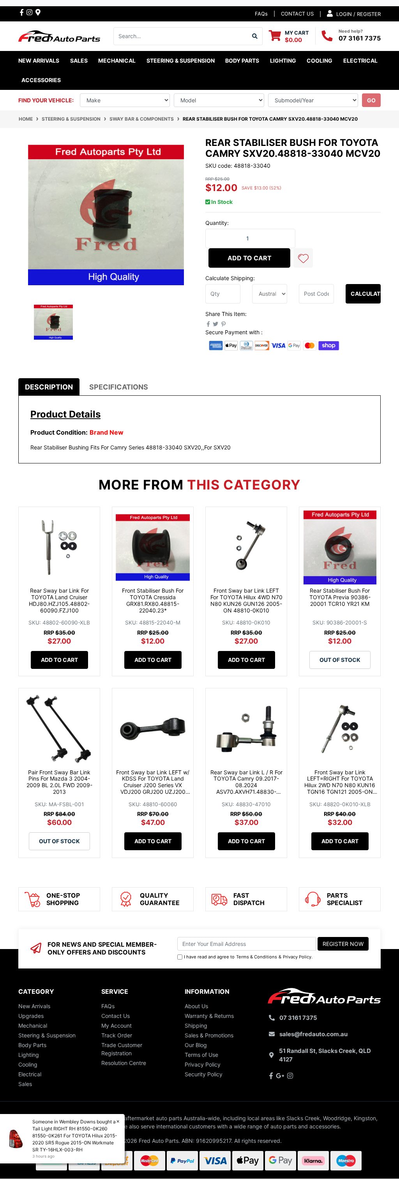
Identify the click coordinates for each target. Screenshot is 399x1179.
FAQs (261, 14)
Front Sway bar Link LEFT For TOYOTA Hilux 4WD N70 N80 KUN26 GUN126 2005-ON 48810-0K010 (246, 600)
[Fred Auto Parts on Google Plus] (38, 12)
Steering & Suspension (47, 1035)
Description (49, 387)
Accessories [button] (41, 80)
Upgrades (31, 1015)
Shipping (196, 1025)
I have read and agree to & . (248, 957)
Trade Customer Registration (121, 1049)
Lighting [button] (283, 60)
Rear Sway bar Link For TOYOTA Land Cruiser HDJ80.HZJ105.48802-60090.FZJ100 (59, 600)
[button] (303, 258)
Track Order (116, 1035)
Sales (25, 1084)
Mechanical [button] (117, 60)
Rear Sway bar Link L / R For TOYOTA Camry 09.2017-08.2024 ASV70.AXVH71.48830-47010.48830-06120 (246, 785)
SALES (79, 60)
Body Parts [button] (242, 60)
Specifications (118, 387)
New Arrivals (38, 60)
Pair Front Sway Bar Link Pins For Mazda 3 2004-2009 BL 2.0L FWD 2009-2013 (59, 782)
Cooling (27, 1064)
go (371, 100)
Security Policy (203, 1074)
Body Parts (32, 1045)
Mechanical (32, 1025)
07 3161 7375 (360, 38)
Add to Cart (250, 258)
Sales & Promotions (209, 1035)
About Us (196, 1006)
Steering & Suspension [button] (181, 60)
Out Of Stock (340, 659)
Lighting (28, 1054)
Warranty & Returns (209, 1015)
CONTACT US (297, 14)
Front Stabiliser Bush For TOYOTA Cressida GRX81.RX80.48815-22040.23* (153, 600)
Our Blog (196, 1045)
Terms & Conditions (256, 957)
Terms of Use (201, 1054)
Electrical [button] (360, 60)
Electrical (29, 1074)
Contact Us (115, 1015)
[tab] (48, 387)
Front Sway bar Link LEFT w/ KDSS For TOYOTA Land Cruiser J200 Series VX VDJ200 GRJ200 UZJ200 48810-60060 (152, 785)
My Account (116, 1025)
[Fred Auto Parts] (59, 35)
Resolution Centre (123, 1063)
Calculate (366, 293)
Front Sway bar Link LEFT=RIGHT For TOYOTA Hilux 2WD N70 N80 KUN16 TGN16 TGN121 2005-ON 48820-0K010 (339, 785)
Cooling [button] (319, 60)
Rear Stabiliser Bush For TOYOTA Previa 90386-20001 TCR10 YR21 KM (340, 597)
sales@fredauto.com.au (313, 1034)
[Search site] (255, 36)
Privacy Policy (297, 957)
